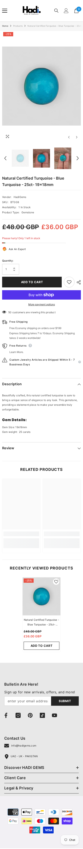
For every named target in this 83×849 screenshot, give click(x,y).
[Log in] (66, 10)
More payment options (41, 304)
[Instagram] (18, 715)
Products (18, 26)
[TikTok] (42, 715)
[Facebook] (5, 715)
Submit (65, 701)
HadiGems (20, 197)
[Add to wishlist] (69, 282)
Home (5, 26)
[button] (69, 137)
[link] (21, 533)
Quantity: (7, 260)
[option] (41, 86)
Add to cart (32, 282)
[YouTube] (54, 715)
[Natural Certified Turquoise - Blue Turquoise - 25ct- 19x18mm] (41, 596)
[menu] (4, 10)
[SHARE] (77, 282)
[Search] (56, 10)
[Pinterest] (30, 715)
